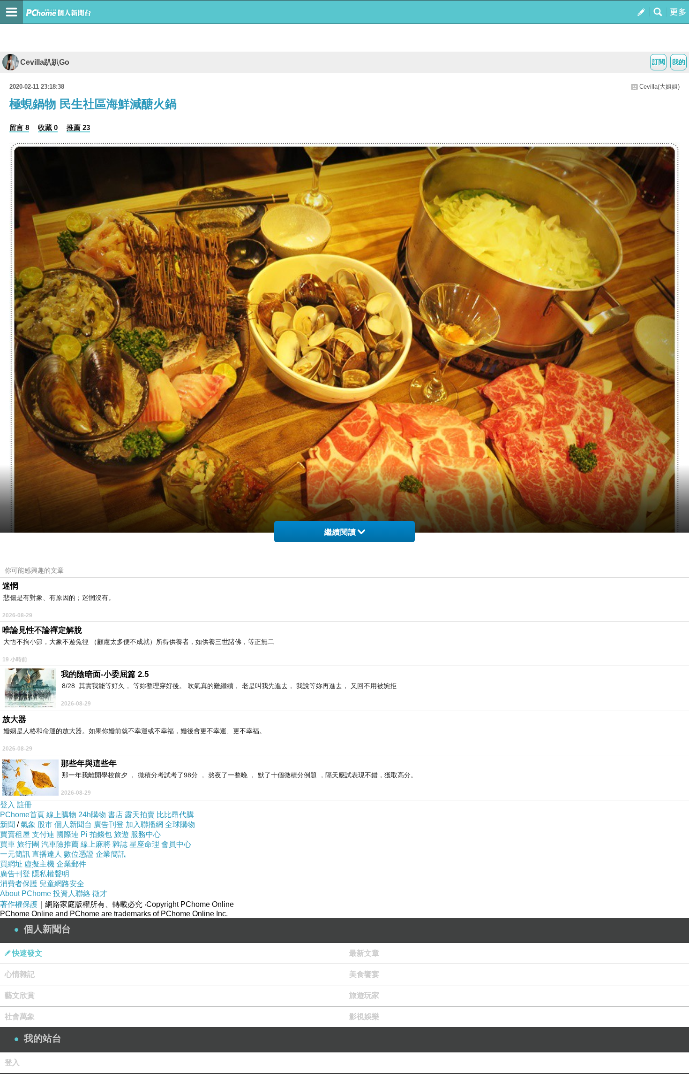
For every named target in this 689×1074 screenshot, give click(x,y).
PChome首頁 (22, 815)
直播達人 (47, 854)
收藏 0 (48, 127)
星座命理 (144, 844)
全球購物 (180, 825)
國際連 (67, 834)
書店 (115, 815)
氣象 (28, 825)
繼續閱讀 (340, 532)
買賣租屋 (15, 834)
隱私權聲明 (50, 874)
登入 (7, 805)
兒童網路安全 (61, 884)
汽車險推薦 (60, 844)
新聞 (7, 825)
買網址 (11, 864)
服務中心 (146, 834)
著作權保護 (18, 904)
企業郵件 (71, 864)
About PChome (25, 894)
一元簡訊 (15, 854)
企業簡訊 (111, 854)
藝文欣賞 (20, 995)
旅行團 (28, 844)
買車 (7, 844)
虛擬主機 (39, 864)
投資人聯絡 (71, 894)
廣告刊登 (109, 825)
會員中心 (176, 844)
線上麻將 (96, 844)
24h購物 (92, 815)
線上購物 (61, 815)
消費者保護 (18, 884)
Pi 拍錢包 (96, 834)
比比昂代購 (175, 815)
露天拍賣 (140, 815)
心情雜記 (20, 974)
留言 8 (19, 127)
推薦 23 (78, 127)
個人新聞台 (73, 825)
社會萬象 (20, 1016)
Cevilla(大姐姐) (659, 86)
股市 (44, 825)
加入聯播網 (144, 825)
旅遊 (121, 834)
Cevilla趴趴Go (44, 62)
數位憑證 (79, 854)
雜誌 (119, 844)
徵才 (99, 894)
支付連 (43, 834)
